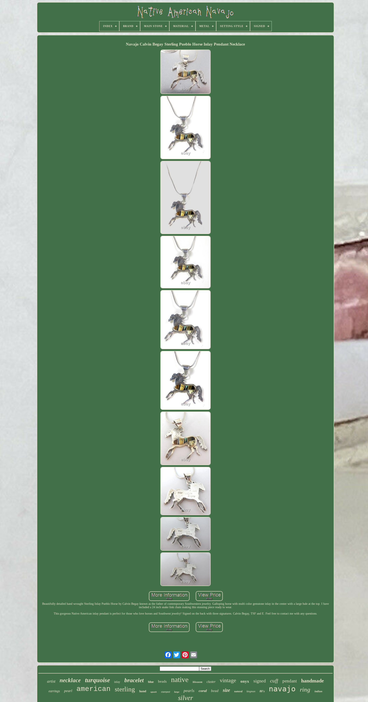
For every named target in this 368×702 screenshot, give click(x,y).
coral (203, 691)
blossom (197, 681)
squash (153, 692)
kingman (251, 691)
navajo (282, 689)
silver (185, 698)
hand (142, 691)
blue (151, 681)
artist (51, 681)
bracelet (134, 680)
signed (259, 680)
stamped (165, 692)
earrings (54, 691)
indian (318, 691)
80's (262, 691)
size (226, 690)
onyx (244, 681)
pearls (189, 690)
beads (162, 681)
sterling (125, 689)
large (176, 692)
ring (305, 689)
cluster (211, 681)
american (93, 689)
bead (214, 691)
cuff (274, 680)
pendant (289, 680)
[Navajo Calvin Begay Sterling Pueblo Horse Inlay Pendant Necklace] (185, 72)
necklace (70, 680)
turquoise (97, 679)
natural (238, 691)
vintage (228, 680)
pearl (68, 691)
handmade (312, 680)
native (179, 679)
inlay (117, 681)
